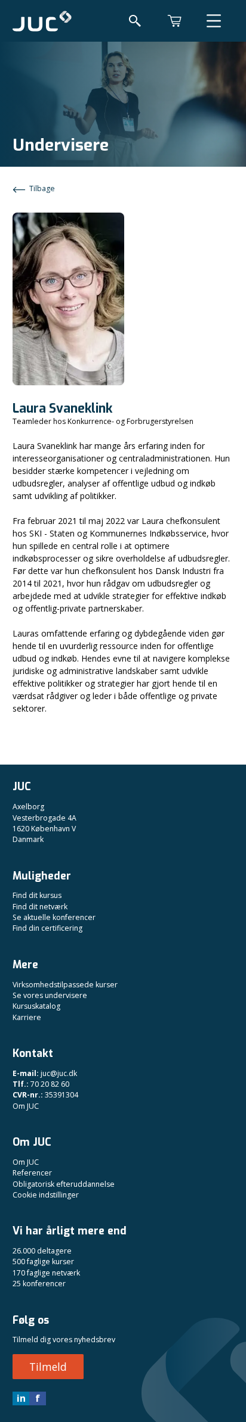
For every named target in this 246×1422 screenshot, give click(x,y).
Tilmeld (48, 1366)
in (21, 1398)
